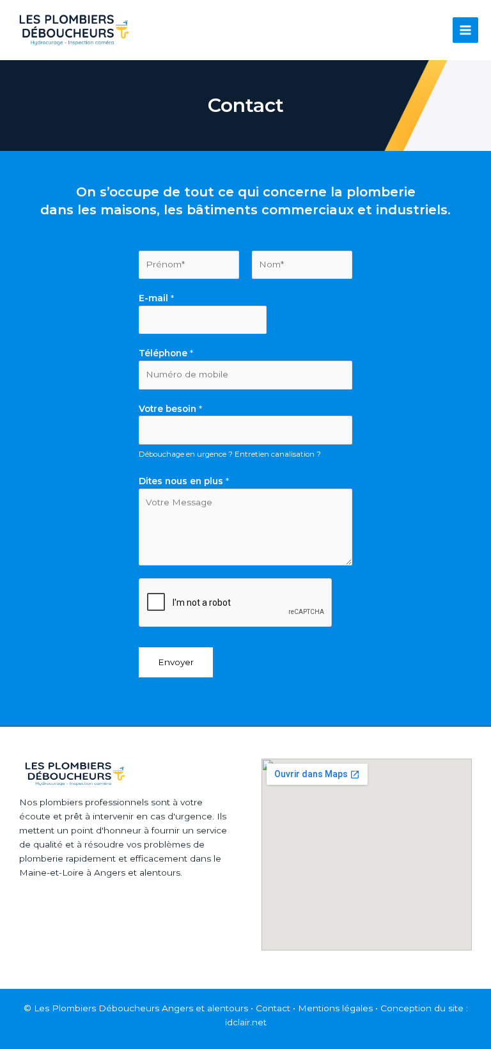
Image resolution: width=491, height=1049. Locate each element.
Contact (273, 1008)
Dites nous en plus (184, 481)
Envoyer (176, 662)
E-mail (156, 298)
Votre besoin (170, 409)
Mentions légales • (339, 1008)
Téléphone (166, 353)
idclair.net (246, 1022)
